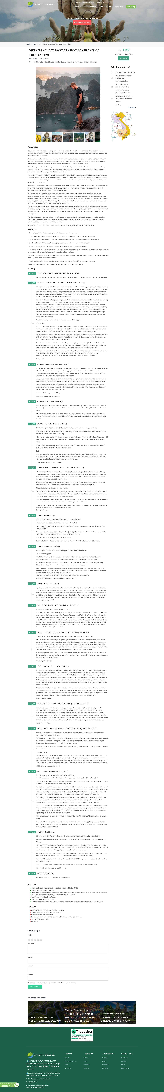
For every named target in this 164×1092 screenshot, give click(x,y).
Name (30, 957)
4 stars (38, 939)
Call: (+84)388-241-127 (97, 2)
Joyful (28, 44)
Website (30, 974)
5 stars (41, 939)
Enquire (125, 58)
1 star (29, 939)
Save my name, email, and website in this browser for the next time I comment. (52, 983)
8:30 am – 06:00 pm (82, 2)
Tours (34, 44)
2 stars (32, 939)
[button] (53, 273)
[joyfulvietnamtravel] (40, 4)
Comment (31, 943)
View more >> (132, 107)
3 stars (35, 939)
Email (30, 966)
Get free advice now (82, 23)
